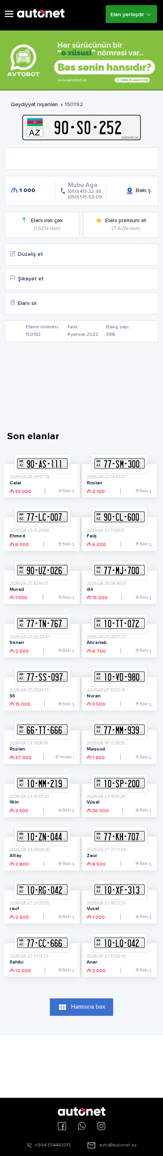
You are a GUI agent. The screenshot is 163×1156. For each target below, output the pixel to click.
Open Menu (9, 14)
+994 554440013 (53, 1145)
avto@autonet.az (117, 1145)
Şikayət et (31, 279)
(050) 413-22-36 (84, 191)
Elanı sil (27, 303)
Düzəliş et (30, 254)
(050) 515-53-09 (85, 197)
